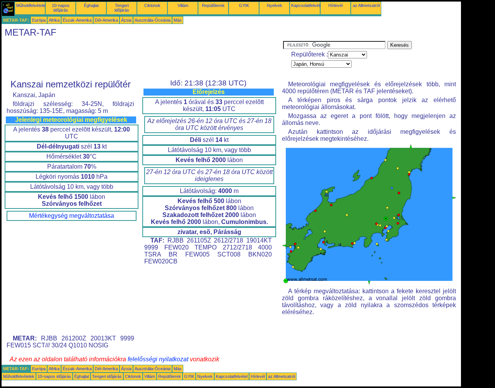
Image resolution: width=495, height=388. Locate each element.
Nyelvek (274, 5)
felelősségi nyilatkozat (158, 359)
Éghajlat (91, 5)
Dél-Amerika (106, 20)
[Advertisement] (142, 58)
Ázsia (126, 20)
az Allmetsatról (366, 5)
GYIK (244, 5)
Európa (39, 20)
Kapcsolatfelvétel (307, 5)
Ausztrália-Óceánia (153, 20)
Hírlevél (335, 5)
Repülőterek (213, 5)
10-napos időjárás (61, 7)
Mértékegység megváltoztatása (71, 215)
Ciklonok (152, 5)
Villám (183, 5)
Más (178, 20)
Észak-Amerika (77, 20)
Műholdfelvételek (32, 5)
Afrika (54, 20)
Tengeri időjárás (121, 7)
